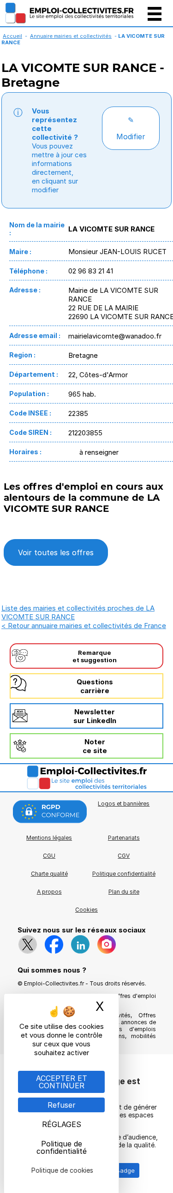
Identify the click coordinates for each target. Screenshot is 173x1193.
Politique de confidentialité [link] (61, 1147)
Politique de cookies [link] (62, 1170)
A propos (49, 891)
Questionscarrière (95, 686)
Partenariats (124, 837)
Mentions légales (49, 837)
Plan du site (123, 891)
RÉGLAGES (61, 1124)
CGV (124, 855)
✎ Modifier (130, 128)
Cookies (86, 909)
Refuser (62, 1105)
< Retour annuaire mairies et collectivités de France (83, 625)
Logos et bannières (123, 803)
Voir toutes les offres (56, 552)
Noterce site (95, 746)
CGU (49, 855)
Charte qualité (49, 873)
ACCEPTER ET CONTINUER (61, 1082)
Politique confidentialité (123, 873)
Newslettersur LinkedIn (94, 716)
